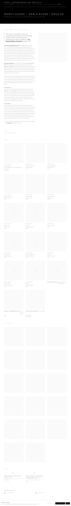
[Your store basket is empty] (59, 4)
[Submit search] (57, 4)
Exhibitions (11, 4)
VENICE (45, 4)
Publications (28, 4)
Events (33, 4)
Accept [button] (67, 503)
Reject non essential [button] (60, 503)
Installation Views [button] (18, 29)
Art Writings (39, 4)
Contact (17, 4)
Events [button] (26, 29)
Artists (6, 4)
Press (22, 4)
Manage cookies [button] (51, 503)
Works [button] (11, 29)
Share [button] (6, 130)
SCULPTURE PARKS (52, 4)
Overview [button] (6, 29)
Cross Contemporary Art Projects (23, 2)
